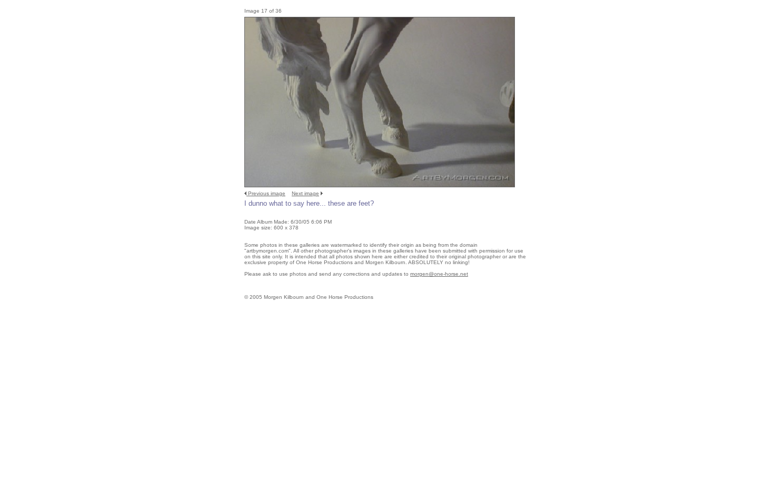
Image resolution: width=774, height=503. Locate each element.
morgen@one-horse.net (439, 274)
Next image (305, 193)
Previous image (266, 193)
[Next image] (379, 185)
